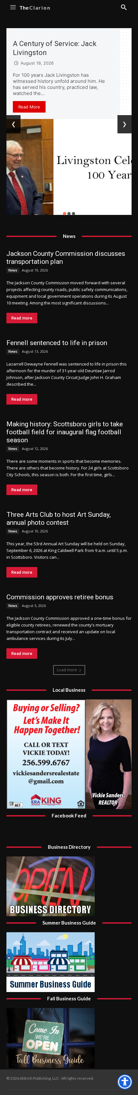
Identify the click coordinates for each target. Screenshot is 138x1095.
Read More (29, 106)
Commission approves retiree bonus (59, 597)
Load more (67, 670)
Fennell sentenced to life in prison (56, 343)
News (12, 270)
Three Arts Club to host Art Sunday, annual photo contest (58, 518)
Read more (21, 318)
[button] (64, 213)
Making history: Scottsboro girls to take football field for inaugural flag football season (64, 432)
